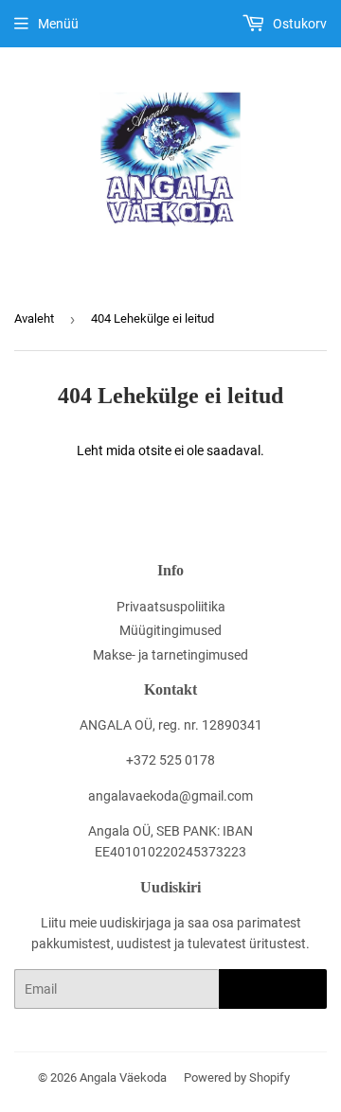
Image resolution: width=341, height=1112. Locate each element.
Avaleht (34, 318)
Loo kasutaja (272, 989)
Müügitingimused (170, 630)
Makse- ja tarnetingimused (170, 654)
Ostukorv (298, 23)
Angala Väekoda (123, 1077)
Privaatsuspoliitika (171, 606)
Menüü (58, 23)
